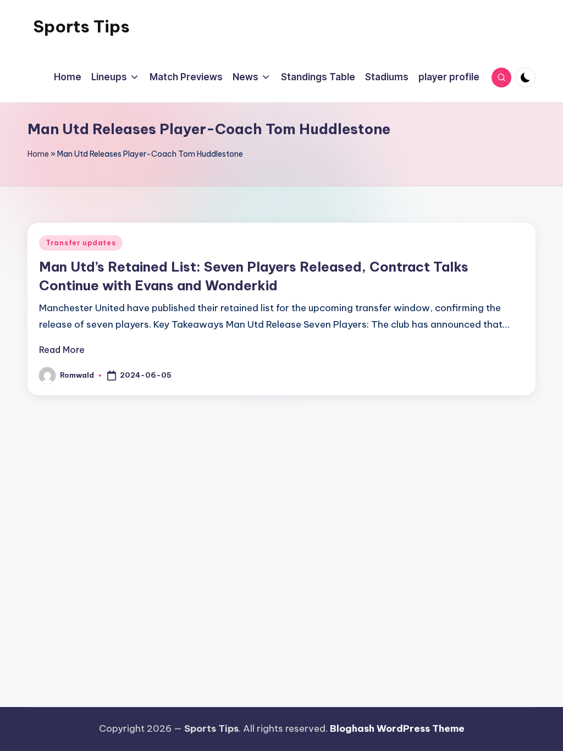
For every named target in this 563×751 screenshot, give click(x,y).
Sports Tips (81, 26)
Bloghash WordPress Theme (397, 728)
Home (38, 154)
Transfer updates (81, 243)
